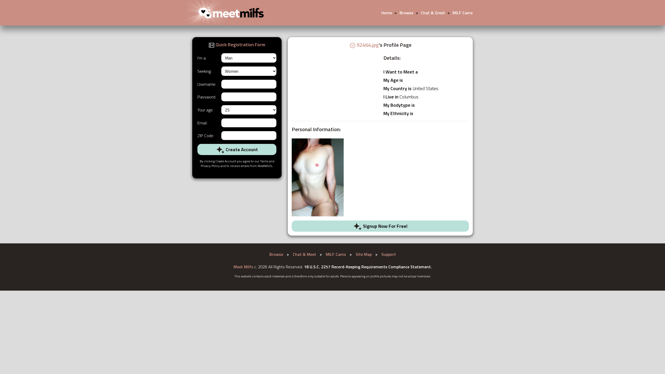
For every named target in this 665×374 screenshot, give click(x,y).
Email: (202, 123)
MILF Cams (463, 13)
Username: (206, 84)
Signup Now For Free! (385, 226)
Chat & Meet (304, 254)
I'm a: (201, 58)
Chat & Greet (433, 13)
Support (388, 254)
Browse (406, 13)
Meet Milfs (243, 267)
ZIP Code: (205, 135)
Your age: (205, 110)
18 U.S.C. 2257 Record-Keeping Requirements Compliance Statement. (368, 267)
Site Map (364, 254)
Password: (206, 97)
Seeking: (204, 71)
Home (386, 13)
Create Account (241, 149)
